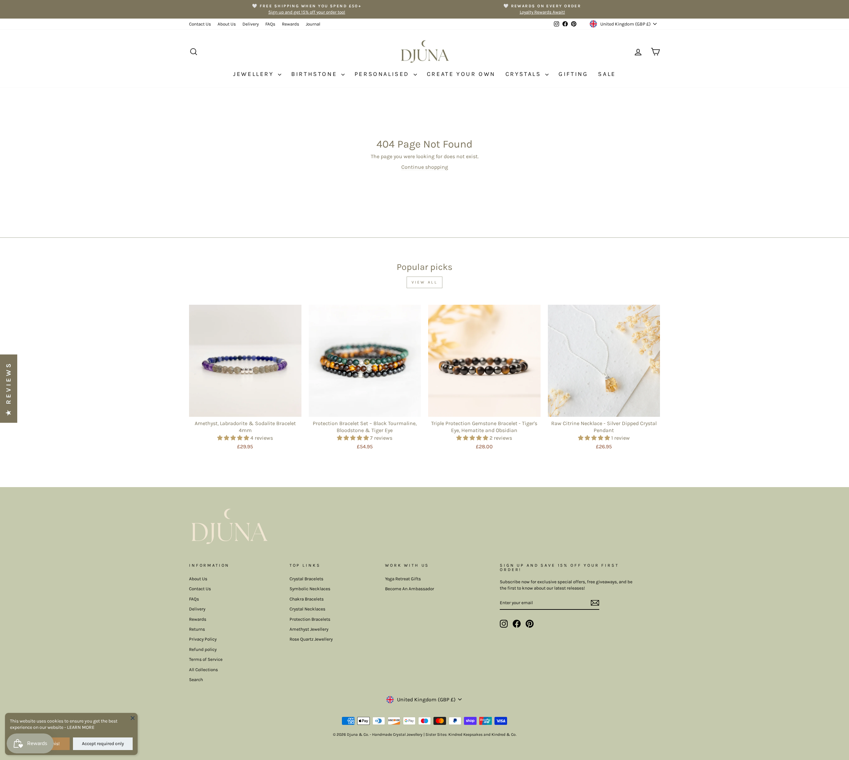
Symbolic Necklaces (310, 588)
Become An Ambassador (409, 588)
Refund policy (203, 649)
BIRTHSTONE (315, 74)
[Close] (133, 718)
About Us (227, 24)
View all (425, 282)
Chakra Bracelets (307, 599)
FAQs (270, 24)
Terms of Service (206, 659)
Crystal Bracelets (306, 578)
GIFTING (573, 74)
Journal (313, 24)
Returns (197, 629)
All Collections (203, 669)
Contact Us (200, 24)
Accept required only (103, 743)
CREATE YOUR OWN (461, 74)
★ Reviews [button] (8, 388)
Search (196, 679)
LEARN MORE (81, 727)
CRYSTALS (524, 74)
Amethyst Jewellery (309, 629)
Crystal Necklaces (307, 608)
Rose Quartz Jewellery (311, 639)
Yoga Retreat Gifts (403, 578)
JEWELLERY (254, 74)
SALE (607, 74)
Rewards (290, 24)
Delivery (250, 24)
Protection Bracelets (310, 619)
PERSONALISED (383, 74)
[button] (233, 438)
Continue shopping (424, 167)
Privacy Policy (203, 639)
